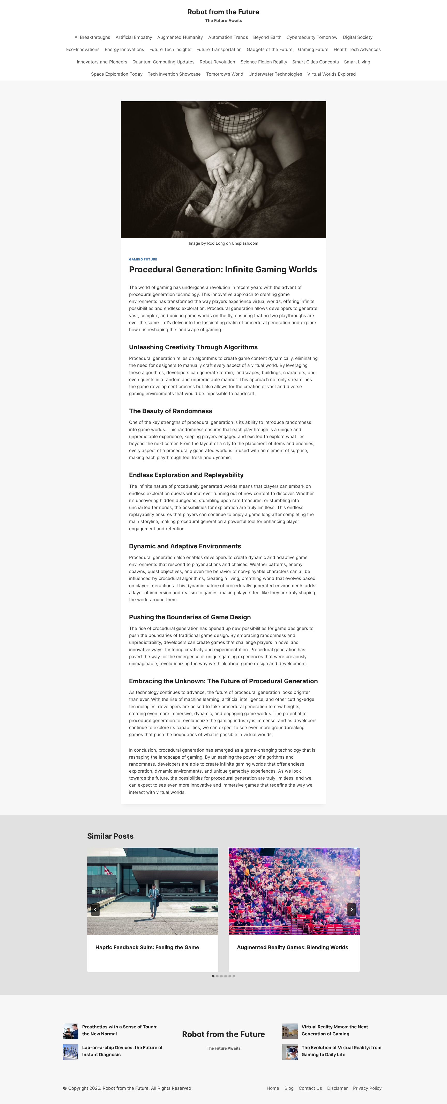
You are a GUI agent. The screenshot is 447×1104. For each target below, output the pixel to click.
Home (273, 1088)
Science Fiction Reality (264, 61)
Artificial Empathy (134, 37)
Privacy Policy (367, 1088)
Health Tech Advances (357, 49)
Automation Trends (228, 37)
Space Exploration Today (117, 74)
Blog (289, 1088)
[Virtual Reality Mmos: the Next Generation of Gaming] (290, 1031)
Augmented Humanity (180, 37)
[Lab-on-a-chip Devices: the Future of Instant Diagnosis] (70, 1052)
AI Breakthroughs (92, 37)
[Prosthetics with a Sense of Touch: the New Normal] (70, 1031)
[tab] (213, 976)
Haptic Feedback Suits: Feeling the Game (147, 947)
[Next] (351, 909)
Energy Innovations (124, 49)
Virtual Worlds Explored (331, 74)
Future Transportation (219, 49)
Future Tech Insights (170, 49)
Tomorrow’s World (224, 74)
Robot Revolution (217, 61)
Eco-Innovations (83, 49)
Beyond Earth (267, 37)
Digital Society (358, 37)
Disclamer (337, 1088)
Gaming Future (313, 49)
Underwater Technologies (275, 74)
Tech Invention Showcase (174, 74)
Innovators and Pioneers (102, 61)
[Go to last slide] (95, 909)
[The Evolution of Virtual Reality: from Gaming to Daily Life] (290, 1052)
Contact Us (310, 1088)
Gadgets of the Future (270, 49)
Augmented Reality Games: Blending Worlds (292, 947)
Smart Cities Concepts (315, 61)
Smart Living (357, 61)
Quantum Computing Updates (163, 61)
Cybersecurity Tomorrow (312, 37)
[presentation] (152, 891)
